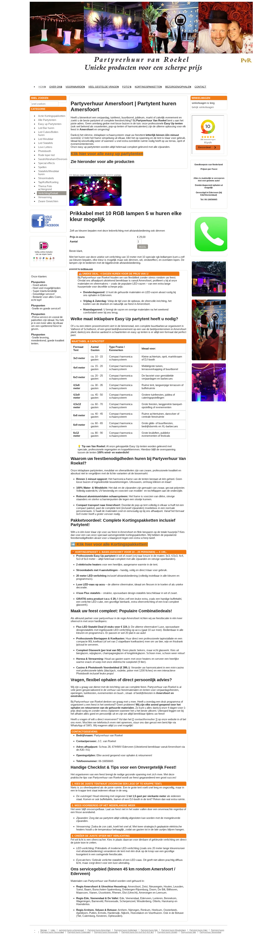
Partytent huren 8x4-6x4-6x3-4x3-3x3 (138, 932)
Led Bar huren (46, 127)
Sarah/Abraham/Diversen (52, 159)
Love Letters (45, 147)
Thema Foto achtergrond (45, 188)
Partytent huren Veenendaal (52, 932)
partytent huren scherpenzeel (71, 930)
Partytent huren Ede (149, 930)
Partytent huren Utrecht (167, 932)
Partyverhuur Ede (188, 932)
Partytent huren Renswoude (106, 932)
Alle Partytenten (47, 119)
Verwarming (45, 197)
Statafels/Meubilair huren (48, 173)
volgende (103, 174)
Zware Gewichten (48, 201)
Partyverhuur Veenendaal (210, 932)
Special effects (46, 163)
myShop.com (87, 269)
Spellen (42, 167)
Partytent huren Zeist (198, 930)
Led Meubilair (45, 138)
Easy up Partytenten (49, 123)
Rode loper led (46, 155)
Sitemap (43, 930)
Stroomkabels (46, 178)
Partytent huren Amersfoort (99, 930)
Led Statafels (45, 142)
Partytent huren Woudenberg (173, 930)
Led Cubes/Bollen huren (48, 133)
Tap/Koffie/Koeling (48, 182)
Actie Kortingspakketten (51, 115)
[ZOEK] (63, 103)
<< (112, 174)
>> (108, 174)
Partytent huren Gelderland (125, 930)
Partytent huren (217, 930)
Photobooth (44, 151)
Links (53, 930)
